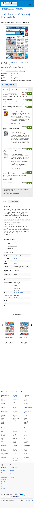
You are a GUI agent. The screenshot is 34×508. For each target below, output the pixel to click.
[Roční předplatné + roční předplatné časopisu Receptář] (5, 113)
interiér (14, 404)
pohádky (26, 421)
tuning (2, 406)
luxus (2, 433)
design (14, 402)
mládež (25, 418)
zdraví (25, 442)
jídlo (25, 431)
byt (13, 400)
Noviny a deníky (3, 446)
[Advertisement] (17, 369)
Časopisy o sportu (4, 412)
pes (25, 419)
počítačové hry (16, 418)
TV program (15, 439)
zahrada (14, 407)
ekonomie (15, 450)
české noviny (22, 71)
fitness (2, 416)
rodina (25, 437)
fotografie (26, 403)
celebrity (26, 450)
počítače (14, 416)
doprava (14, 449)
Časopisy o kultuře (26, 396)
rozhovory (3, 457)
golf (2, 419)
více (23, 67)
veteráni (3, 407)
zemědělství (15, 460)
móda (25, 435)
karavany (3, 400)
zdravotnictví (15, 458)
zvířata (25, 423)
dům (14, 403)
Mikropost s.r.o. (28, 500)
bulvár (2, 449)
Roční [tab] (5, 89)
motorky (3, 402)
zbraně (14, 421)
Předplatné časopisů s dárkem (4, 479)
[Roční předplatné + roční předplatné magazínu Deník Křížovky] (5, 155)
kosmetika (26, 433)
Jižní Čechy (15, 71)
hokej (2, 421)
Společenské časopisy (27, 446)
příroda (14, 437)
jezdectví (3, 422)
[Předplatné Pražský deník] (24, 326)
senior (25, 454)
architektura (15, 399)
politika (3, 454)
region (7, 71)
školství (14, 457)
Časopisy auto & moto (5, 396)
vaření (25, 439)
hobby (14, 433)
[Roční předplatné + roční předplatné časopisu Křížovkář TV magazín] (5, 133)
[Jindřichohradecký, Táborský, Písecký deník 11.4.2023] (17, 42)
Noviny (11, 8)
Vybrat (29, 93)
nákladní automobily (4, 404)
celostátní (3, 450)
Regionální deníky (19, 8)
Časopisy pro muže (4, 428)
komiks (25, 416)
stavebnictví (15, 456)
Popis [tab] (4, 201)
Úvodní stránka (5, 8)
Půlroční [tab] (14, 89)
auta (2, 399)
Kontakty (3, 488)
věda (14, 419)
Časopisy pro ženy (27, 428)
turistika (3, 423)
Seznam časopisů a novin (3, 473)
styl (2, 437)
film (25, 402)
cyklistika (3, 415)
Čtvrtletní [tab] (24, 89)
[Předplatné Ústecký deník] (10, 326)
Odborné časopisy (15, 446)
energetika (15, 452)
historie (25, 404)
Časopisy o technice (15, 412)
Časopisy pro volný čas (16, 428)
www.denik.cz (17, 305)
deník (2, 452)
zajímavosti (26, 457)
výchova (26, 441)
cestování (15, 431)
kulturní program (28, 407)
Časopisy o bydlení (15, 396)
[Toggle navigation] (30, 3)
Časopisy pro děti (27, 412)
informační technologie (15, 454)
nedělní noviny (4, 453)
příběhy (14, 435)
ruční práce (15, 438)
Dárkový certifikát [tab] (13, 201)
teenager (26, 422)
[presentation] (2, 325)
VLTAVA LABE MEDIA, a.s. (20, 292)
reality (14, 406)
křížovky (14, 434)
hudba (25, 406)
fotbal (2, 418)
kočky (25, 415)
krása (25, 434)
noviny (11, 71)
